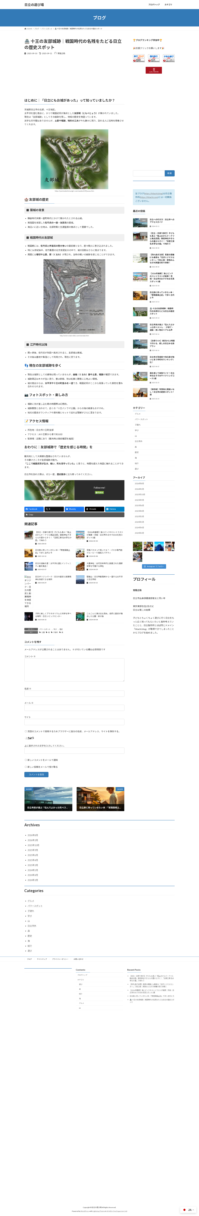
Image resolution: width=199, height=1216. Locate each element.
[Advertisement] (74, 78)
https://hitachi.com (149, 197)
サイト (27, 717)
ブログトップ (82, 975)
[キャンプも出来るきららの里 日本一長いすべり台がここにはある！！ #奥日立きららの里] (170, 546)
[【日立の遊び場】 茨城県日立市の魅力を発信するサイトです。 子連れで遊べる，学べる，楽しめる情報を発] (137, 557)
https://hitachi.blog (153, 193)
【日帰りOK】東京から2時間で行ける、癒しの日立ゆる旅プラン (162, 343)
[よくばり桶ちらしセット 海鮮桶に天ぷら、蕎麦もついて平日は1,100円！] (148, 546)
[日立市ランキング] (154, 61)
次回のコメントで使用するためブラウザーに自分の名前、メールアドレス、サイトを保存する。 (74, 731)
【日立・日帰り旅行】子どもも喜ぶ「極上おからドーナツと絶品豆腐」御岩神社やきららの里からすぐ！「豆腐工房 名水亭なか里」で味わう (162, 238)
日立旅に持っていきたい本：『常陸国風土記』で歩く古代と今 (162, 295)
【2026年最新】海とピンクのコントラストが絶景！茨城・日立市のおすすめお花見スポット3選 (105, 535)
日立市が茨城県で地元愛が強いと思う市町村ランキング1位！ (162, 359)
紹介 (137, 463)
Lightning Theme (99, 1211)
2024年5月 (139, 522)
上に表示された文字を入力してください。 (45, 745)
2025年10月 (140, 494)
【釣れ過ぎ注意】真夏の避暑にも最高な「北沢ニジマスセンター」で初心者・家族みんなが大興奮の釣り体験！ (152, 985)
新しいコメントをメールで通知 (42, 760)
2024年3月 (139, 533)
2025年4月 (139, 511)
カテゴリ (80, 980)
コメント (30, 656)
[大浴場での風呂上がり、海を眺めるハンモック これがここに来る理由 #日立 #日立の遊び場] (159, 546)
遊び (137, 469)
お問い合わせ (78, 959)
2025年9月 (139, 500)
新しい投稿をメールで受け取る (42, 767)
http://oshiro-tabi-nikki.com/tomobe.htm (74, 336)
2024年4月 (139, 527)
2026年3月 (139, 489)
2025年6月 (139, 505)
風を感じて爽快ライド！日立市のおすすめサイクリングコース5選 (162, 376)
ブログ (29, 959)
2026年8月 (139, 483)
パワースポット (44, 629)
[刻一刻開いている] (137, 546)
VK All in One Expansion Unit (117, 1211)
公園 (43, 632)
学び (55, 629)
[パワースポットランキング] (169, 61)
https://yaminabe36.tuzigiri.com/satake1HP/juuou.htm (74, 191)
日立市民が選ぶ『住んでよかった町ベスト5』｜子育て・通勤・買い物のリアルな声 (162, 327)
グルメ (138, 414)
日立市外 (138, 441)
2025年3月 (139, 516)
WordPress (85, 1211)
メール (28, 703)
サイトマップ (42, 959)
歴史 (61, 629)
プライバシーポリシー (60, 959)
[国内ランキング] (139, 61)
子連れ (55, 632)
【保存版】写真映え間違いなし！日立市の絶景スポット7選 (162, 392)
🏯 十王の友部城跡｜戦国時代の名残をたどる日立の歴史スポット (162, 311)
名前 (27, 688)
